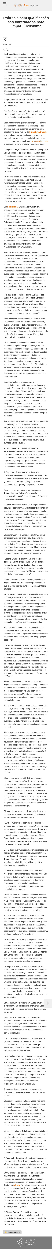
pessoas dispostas (40, 141)
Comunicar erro (12, 1232)
